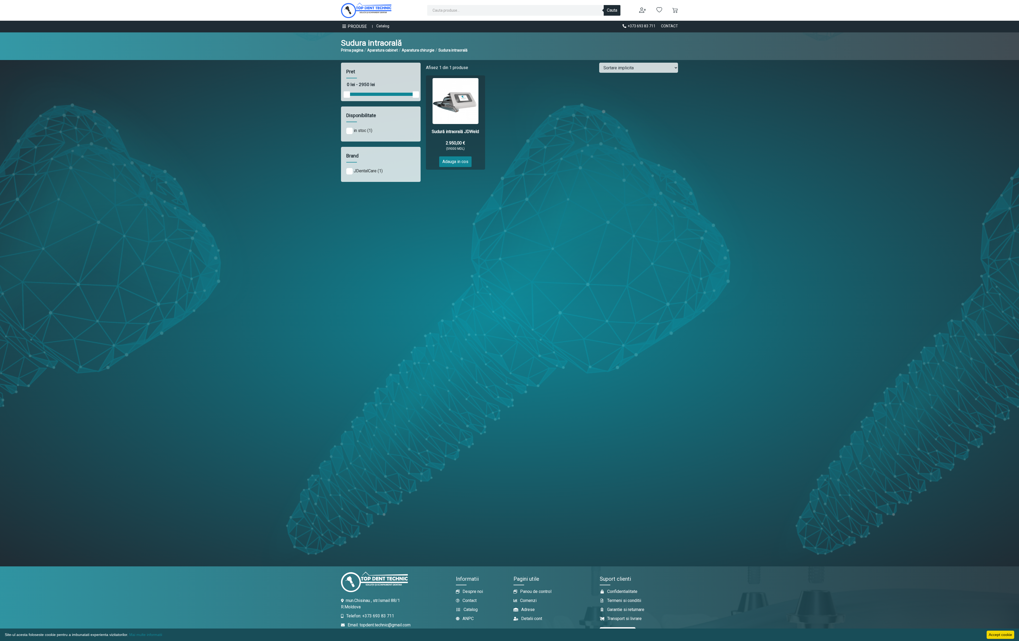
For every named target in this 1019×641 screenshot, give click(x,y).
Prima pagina (352, 50)
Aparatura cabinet (382, 50)
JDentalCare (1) (368, 170)
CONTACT (669, 26)
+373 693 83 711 (641, 26)
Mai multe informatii (145, 635)
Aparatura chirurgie (418, 50)
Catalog (382, 26)
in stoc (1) (362, 130)
